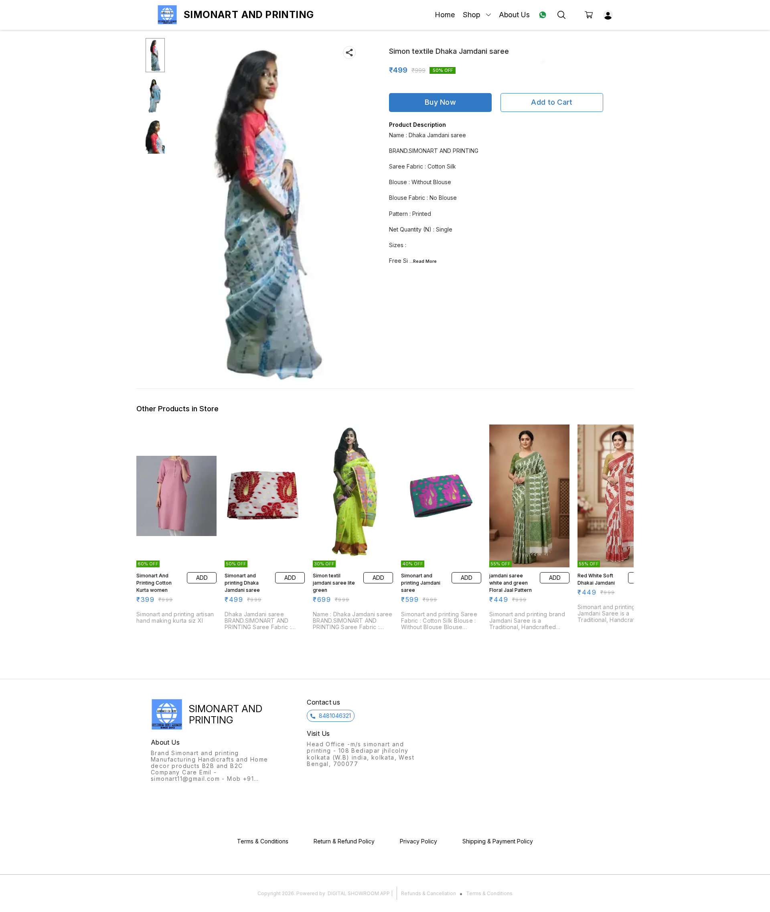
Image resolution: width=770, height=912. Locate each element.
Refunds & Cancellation (428, 893)
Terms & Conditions (489, 893)
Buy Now (440, 102)
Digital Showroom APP (359, 893)
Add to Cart (551, 102)
